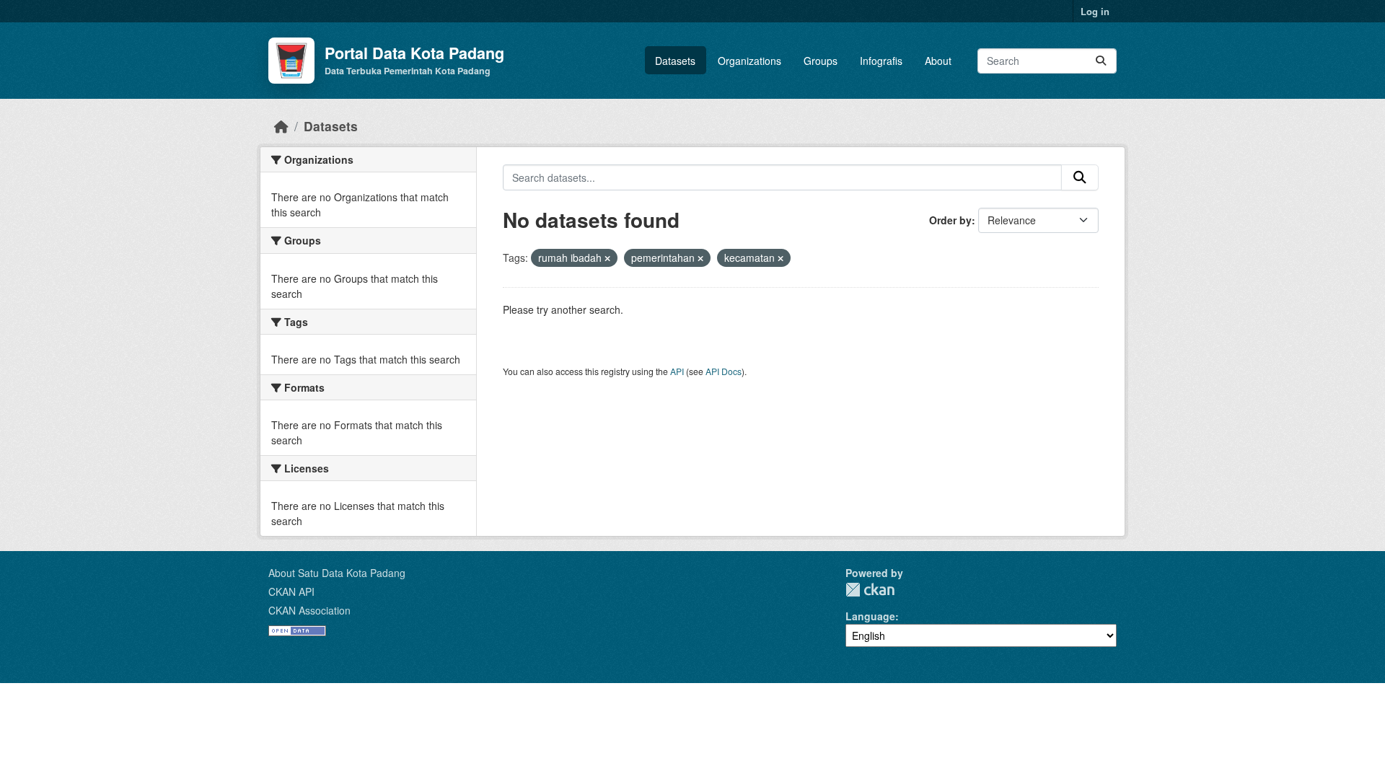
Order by (950, 220)
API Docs (723, 371)
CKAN (869, 589)
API (677, 371)
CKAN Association (309, 610)
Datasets (675, 60)
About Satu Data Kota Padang (336, 572)
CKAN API (291, 591)
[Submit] (1100, 61)
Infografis (881, 60)
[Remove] (607, 258)
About (938, 60)
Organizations (749, 60)
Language (870, 616)
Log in (1095, 11)
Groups (820, 60)
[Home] (281, 126)
